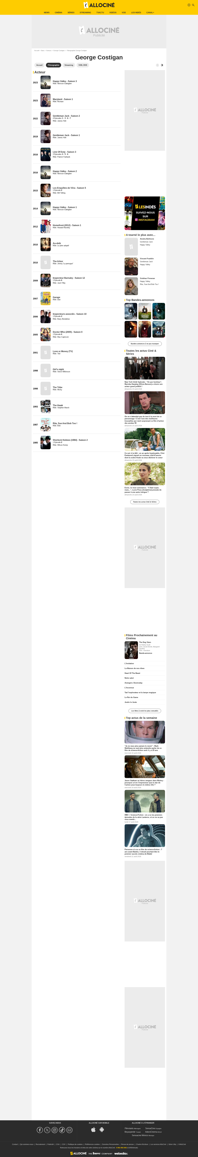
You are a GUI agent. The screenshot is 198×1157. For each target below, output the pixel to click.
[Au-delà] (46, 244)
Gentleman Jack (146, 242)
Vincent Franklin (147, 259)
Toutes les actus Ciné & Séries (145, 502)
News (46, 12)
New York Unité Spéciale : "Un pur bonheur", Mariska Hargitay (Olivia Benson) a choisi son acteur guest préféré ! (144, 384)
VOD (124, 12)
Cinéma (58, 12)
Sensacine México (140, 1135)
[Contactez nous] (69, 1130)
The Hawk (58, 405)
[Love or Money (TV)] (46, 352)
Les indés (136, 12)
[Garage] (46, 298)
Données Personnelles (110, 1144)
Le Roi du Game (131, 697)
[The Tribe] (46, 388)
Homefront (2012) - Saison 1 (67, 225)
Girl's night (58, 369)
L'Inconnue (129, 688)
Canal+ (150, 12)
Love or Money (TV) (63, 351)
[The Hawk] (46, 406)
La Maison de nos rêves (134, 668)
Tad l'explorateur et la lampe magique (140, 693)
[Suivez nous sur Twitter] (47, 1130)
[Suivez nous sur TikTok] (62, 1130)
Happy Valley (145, 245)
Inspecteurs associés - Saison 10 (69, 314)
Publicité (50, 1144)
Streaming (85, 12)
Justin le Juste (131, 702)
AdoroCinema (151, 1132)
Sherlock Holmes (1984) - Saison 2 (70, 440)
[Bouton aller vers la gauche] (157, 65)
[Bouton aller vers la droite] (162, 65)
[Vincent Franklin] (131, 266)
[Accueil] (99, 5)
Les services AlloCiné (158, 1144)
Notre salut (129, 678)
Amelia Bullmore (147, 239)
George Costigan (59, 50)
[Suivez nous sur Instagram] (55, 1130)
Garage (56, 297)
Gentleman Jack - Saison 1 (66, 135)
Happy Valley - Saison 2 (65, 171)
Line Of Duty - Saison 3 (64, 152)
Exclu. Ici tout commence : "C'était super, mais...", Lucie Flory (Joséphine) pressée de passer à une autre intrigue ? (143, 490)
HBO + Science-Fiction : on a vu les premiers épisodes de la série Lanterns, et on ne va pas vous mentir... (144, 817)
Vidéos (112, 12)
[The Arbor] (46, 262)
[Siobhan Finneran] (131, 286)
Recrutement (40, 1144)
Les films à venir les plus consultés (144, 711)
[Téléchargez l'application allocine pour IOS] (95, 1129)
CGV (63, 1144)
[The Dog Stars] (131, 650)
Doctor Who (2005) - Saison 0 (67, 332)
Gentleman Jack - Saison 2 (66, 116)
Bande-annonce (145, 653)
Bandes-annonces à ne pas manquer (145, 344)
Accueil (36, 50)
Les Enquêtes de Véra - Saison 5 (69, 188)
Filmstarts (129, 1128)
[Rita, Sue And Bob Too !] (46, 424)
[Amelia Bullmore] (131, 247)
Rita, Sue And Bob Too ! (65, 423)
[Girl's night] (46, 370)
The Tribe (57, 387)
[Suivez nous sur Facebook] (40, 1130)
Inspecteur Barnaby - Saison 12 (69, 278)
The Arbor (58, 261)
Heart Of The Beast (132, 673)
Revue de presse (127, 1144)
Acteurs (48, 50)
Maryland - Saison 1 (63, 99)
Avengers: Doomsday (133, 683)
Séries (71, 12)
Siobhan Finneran (147, 278)
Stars (42, 50)
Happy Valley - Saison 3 (65, 81)
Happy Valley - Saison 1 (65, 207)
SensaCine (150, 1128)
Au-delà (57, 243)
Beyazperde (130, 1132)
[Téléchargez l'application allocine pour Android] (103, 1129)
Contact (15, 1144)
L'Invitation (129, 663)
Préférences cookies (92, 1144)
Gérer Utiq (172, 1144)
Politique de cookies (75, 1144)
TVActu (100, 12)
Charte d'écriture (142, 1144)
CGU (58, 1144)
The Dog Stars (145, 642)
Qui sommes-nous (26, 1144)
